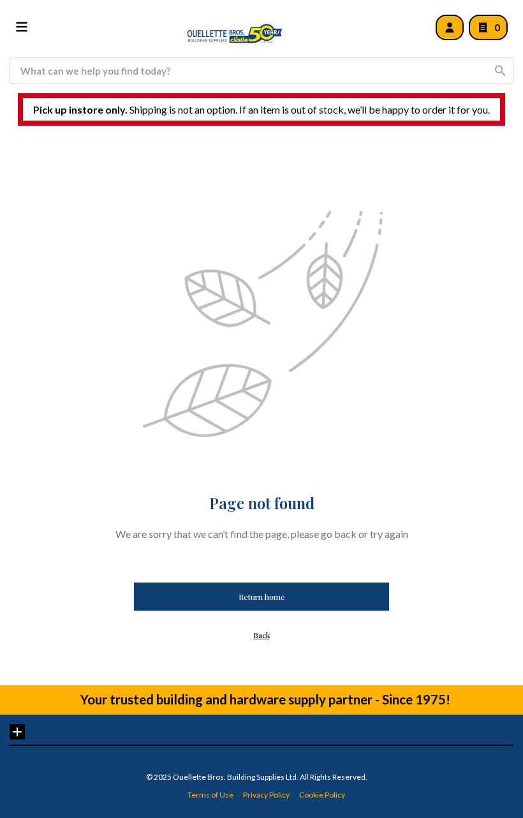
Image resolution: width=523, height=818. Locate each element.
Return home (262, 596)
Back (261, 635)
